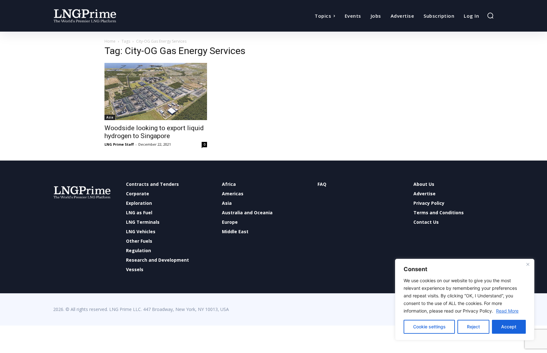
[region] (464, 299)
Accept (508, 326)
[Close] (527, 264)
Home (110, 41)
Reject (473, 326)
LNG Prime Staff (119, 144)
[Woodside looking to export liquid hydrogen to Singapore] (155, 91)
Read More (507, 310)
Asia (109, 117)
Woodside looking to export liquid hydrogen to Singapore (154, 132)
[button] (490, 15)
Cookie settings (429, 326)
